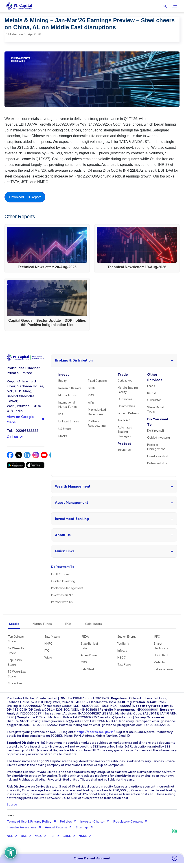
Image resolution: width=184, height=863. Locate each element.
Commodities (126, 406)
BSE (24, 836)
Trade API (124, 420)
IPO (60, 414)
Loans (151, 386)
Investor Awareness (21, 827)
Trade (123, 374)
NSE (10, 836)
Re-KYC (152, 393)
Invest (63, 374)
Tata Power (124, 664)
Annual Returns (56, 827)
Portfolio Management (156, 447)
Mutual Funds (67, 395)
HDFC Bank (161, 655)
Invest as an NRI (157, 456)
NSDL (83, 836)
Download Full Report (25, 197)
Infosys (122, 650)
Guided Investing (158, 437)
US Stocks (64, 428)
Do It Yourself (155, 430)
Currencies (125, 399)
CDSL (84, 662)
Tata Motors (52, 636)
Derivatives (125, 380)
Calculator (154, 400)
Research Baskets (69, 388)
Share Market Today (155, 409)
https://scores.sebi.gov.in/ (96, 732)
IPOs (68, 624)
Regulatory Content (128, 821)
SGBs (91, 388)
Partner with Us (157, 463)
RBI (52, 836)
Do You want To (158, 422)
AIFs (91, 402)
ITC (46, 650)
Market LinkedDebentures (97, 412)
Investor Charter (92, 821)
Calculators (93, 624)
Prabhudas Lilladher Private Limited (23, 370)
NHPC (48, 643)
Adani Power (89, 655)
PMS (91, 395)
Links (10, 815)
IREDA (85, 636)
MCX (38, 836)
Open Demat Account (92, 858)
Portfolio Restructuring (97, 423)
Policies (66, 821)
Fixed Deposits (97, 380)
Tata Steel (87, 669)
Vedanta (159, 662)
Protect (124, 443)
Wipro (48, 657)
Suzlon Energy (126, 636)
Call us (12, 437)
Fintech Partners (128, 413)
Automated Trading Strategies (125, 432)
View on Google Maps (20, 419)
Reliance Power (163, 669)
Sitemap (82, 827)
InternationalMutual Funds (67, 405)
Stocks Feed (16, 683)
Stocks (62, 436)
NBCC (121, 657)
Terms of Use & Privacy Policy (29, 821)
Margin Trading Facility (128, 390)
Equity (62, 380)
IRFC (157, 636)
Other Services (154, 377)
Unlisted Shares (68, 421)
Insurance (124, 449)
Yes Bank (123, 643)
